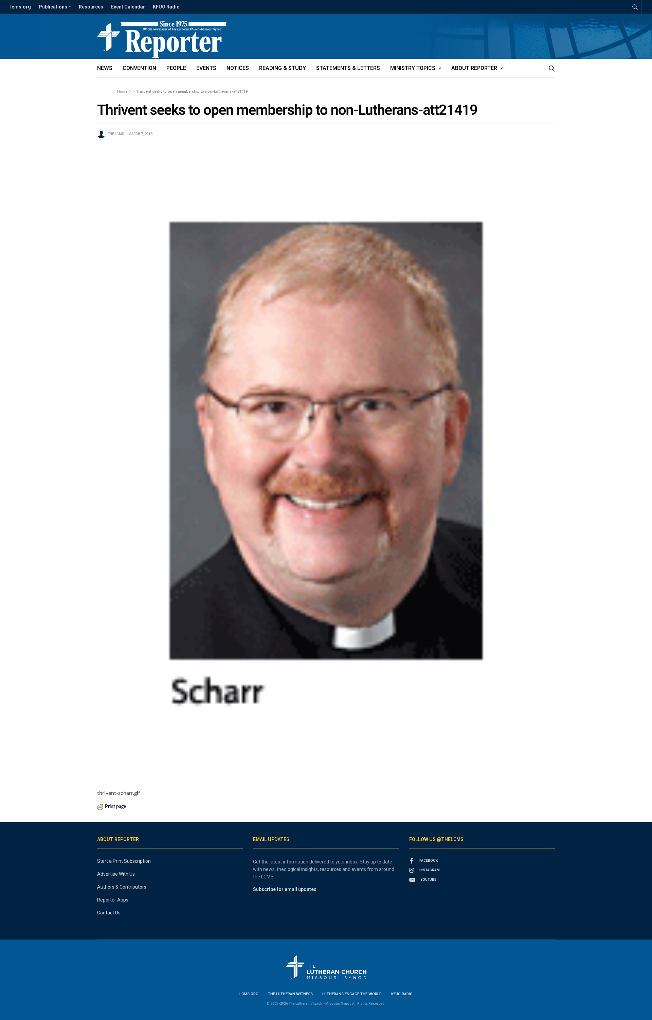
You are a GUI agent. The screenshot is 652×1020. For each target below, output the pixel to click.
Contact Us (109, 912)
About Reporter (474, 68)
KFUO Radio (166, 7)
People (176, 68)
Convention (139, 68)
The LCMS (116, 134)
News (104, 68)
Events (206, 68)
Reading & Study (282, 68)
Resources (91, 7)
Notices (238, 68)
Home (122, 91)
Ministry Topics (412, 68)
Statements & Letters (348, 68)
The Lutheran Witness (290, 994)
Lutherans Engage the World (352, 994)
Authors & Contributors (121, 887)
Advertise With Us (116, 874)
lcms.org (20, 7)
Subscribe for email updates (284, 889)
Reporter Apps (112, 900)
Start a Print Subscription (124, 861)
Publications (53, 7)
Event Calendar (128, 7)
